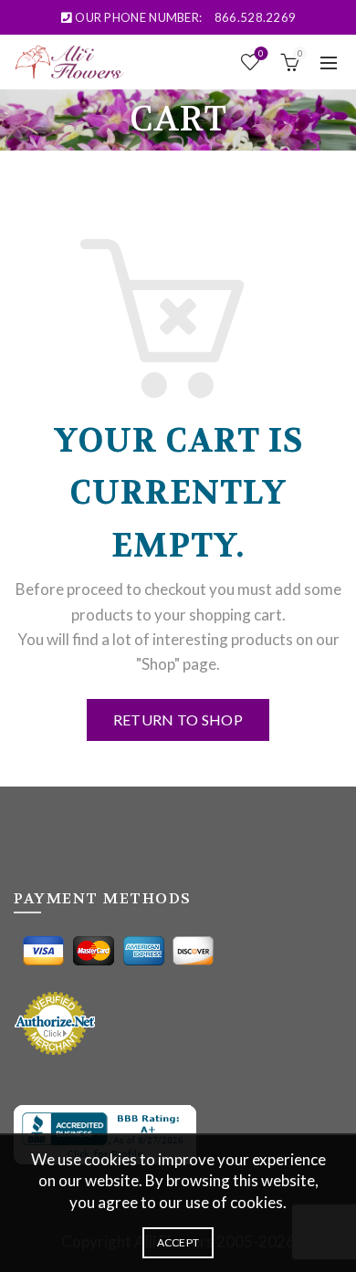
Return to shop (178, 719)
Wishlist (261, 53)
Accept (178, 1242)
